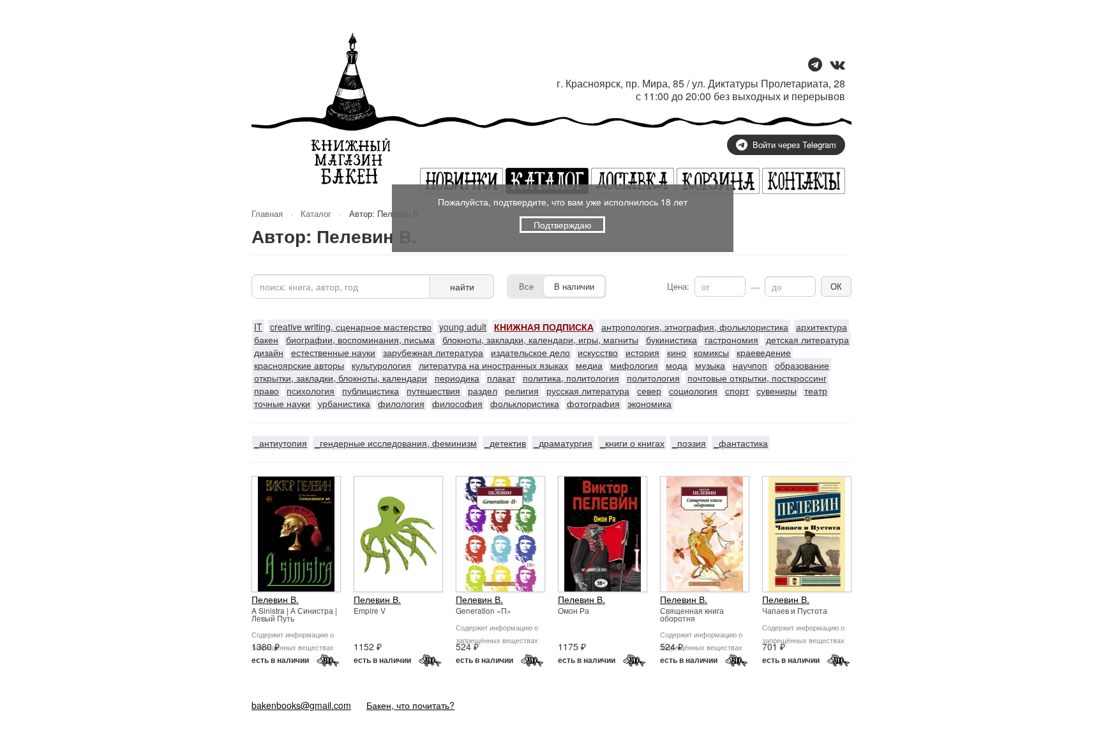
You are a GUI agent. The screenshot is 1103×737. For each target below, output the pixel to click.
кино (676, 352)
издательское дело (530, 352)
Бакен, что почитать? (410, 705)
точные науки (282, 403)
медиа (589, 365)
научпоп (750, 365)
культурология (381, 365)
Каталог (316, 213)
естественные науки (333, 352)
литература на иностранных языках (493, 365)
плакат (501, 377)
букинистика (671, 339)
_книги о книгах (632, 442)
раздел (482, 390)
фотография (593, 403)
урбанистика (344, 403)
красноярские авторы (299, 365)
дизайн (268, 352)
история (642, 352)
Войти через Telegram (794, 144)
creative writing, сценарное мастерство (350, 326)
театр (815, 390)
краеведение (764, 352)
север (649, 390)
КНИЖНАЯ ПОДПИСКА (544, 326)
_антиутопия (280, 442)
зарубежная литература (433, 352)
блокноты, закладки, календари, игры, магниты (540, 339)
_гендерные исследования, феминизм (396, 442)
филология (401, 403)
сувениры (776, 390)
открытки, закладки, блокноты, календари (340, 377)
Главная (267, 213)
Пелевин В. (275, 599)
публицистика (370, 390)
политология (653, 377)
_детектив (505, 442)
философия (457, 403)
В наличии (574, 286)
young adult (462, 326)
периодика (457, 377)
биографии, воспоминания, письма (360, 339)
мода (676, 365)
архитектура (821, 326)
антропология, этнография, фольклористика (694, 326)
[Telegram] (815, 65)
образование (802, 365)
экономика (649, 403)
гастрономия (731, 339)
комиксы (711, 352)
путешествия (433, 390)
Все (526, 286)
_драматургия (563, 442)
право (266, 390)
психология (310, 390)
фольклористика (524, 403)
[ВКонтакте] (837, 65)
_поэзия (689, 442)
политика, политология (571, 377)
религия (522, 390)
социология (693, 390)
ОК (836, 286)
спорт (737, 390)
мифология (634, 365)
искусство (598, 352)
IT (258, 326)
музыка (710, 365)
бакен (266, 339)
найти (462, 286)
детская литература (807, 339)
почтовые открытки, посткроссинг (757, 377)
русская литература (587, 390)
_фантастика (741, 442)
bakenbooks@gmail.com (301, 705)
